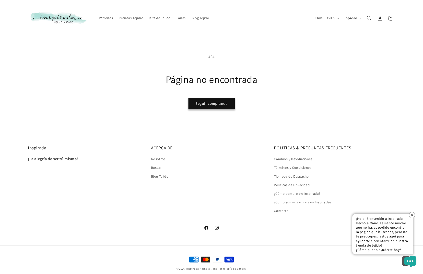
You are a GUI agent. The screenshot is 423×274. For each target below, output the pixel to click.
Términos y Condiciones (292, 167)
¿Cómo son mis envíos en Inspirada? (302, 202)
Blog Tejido (160, 176)
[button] (369, 18)
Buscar (156, 167)
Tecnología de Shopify (232, 268)
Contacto (281, 211)
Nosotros (158, 159)
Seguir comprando (212, 103)
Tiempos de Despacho (291, 176)
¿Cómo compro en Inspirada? (297, 193)
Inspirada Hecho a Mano (201, 268)
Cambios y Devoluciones (293, 159)
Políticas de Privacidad (292, 185)
